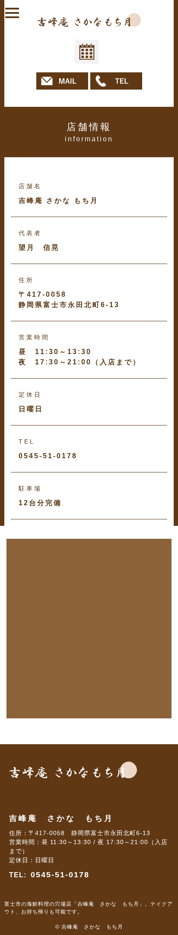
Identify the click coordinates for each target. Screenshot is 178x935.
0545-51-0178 (60, 874)
